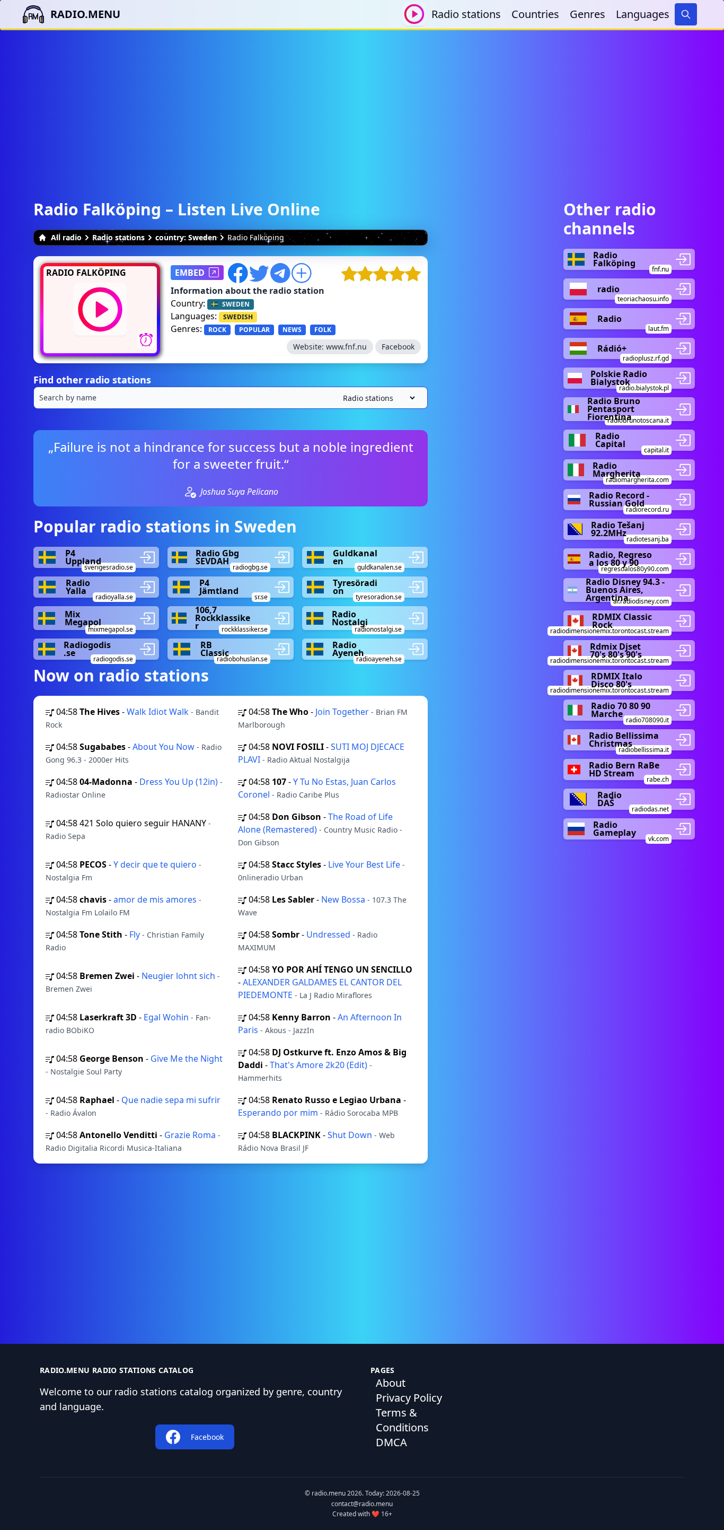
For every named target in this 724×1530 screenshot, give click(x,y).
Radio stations (466, 14)
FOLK (322, 329)
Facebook (398, 347)
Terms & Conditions (402, 1420)
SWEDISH (238, 316)
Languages (642, 14)
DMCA (391, 1442)
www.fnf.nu (346, 347)
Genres (587, 14)
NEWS (292, 329)
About (390, 1383)
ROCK (217, 329)
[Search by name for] (230, 398)
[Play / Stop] (414, 14)
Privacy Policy (409, 1398)
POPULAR (254, 329)
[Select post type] (377, 398)
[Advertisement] (362, 104)
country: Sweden (186, 237)
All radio (66, 237)
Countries (535, 14)
